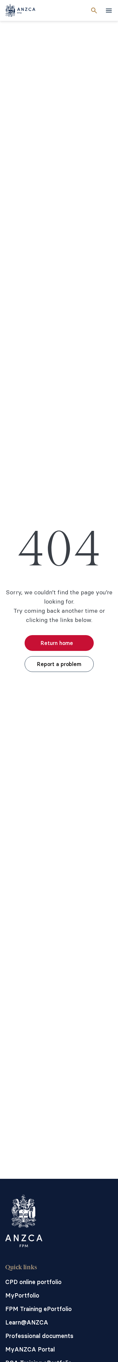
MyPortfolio (22, 1295)
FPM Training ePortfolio (38, 1309)
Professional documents (39, 1336)
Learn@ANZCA (26, 1322)
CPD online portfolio (33, 1282)
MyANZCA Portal (30, 1349)
